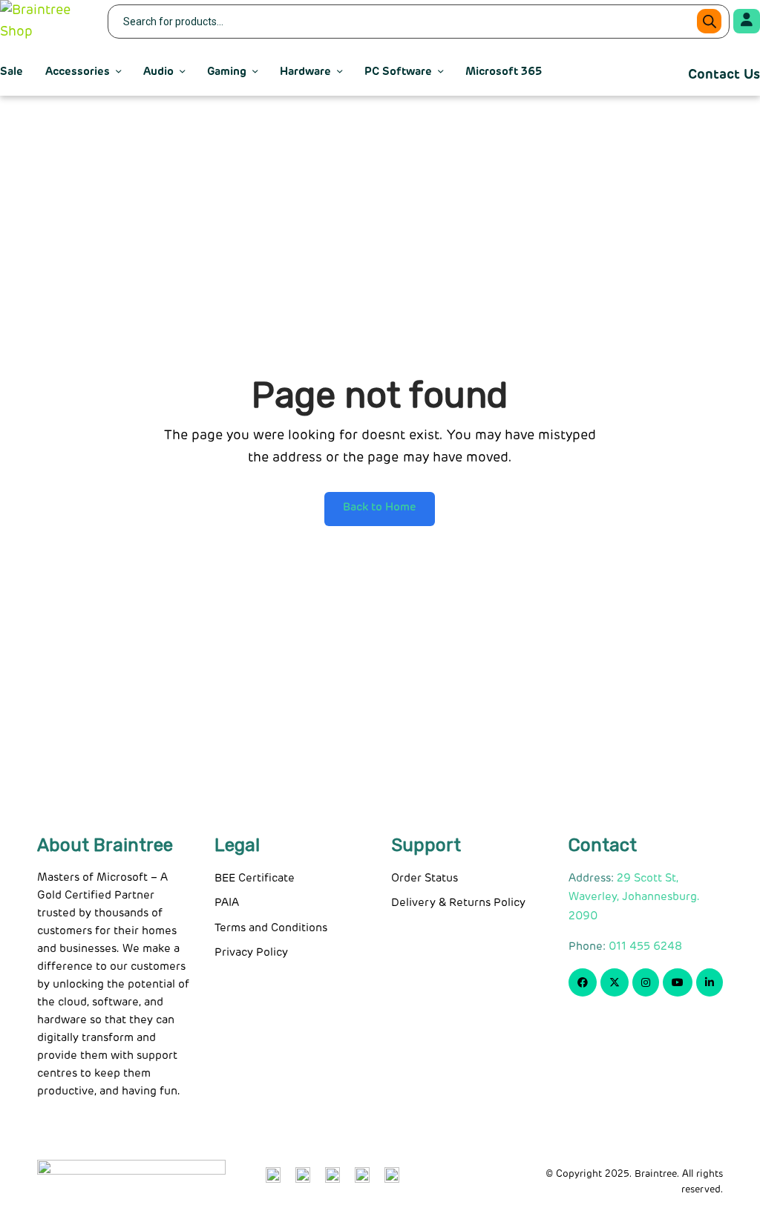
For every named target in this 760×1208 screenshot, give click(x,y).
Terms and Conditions (270, 927)
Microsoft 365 (503, 71)
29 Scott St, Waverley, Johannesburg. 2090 (634, 897)
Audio (158, 71)
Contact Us (724, 75)
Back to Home (379, 507)
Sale (11, 71)
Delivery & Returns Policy (458, 902)
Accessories (77, 71)
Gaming (226, 71)
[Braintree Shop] (44, 21)
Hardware (305, 71)
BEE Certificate (254, 878)
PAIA (226, 902)
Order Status (424, 878)
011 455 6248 (645, 946)
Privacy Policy (251, 952)
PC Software (398, 71)
